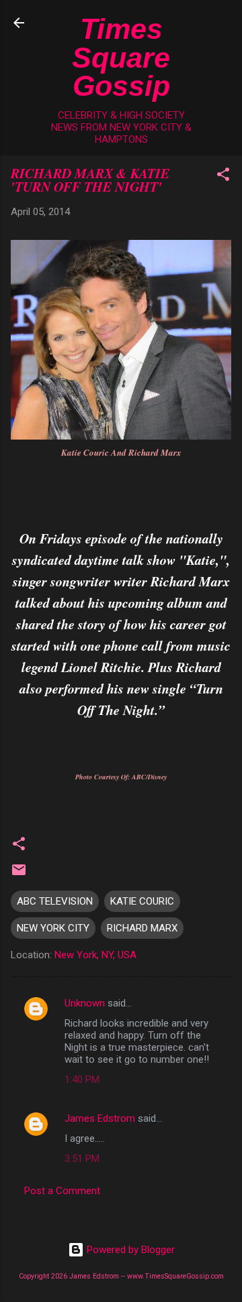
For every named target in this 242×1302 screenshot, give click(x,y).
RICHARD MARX (142, 928)
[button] (223, 176)
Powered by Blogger (129, 1250)
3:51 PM (82, 1159)
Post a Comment (62, 1191)
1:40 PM (82, 1079)
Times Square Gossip (121, 57)
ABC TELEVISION (55, 901)
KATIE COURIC (142, 901)
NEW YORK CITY (53, 928)
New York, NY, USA (95, 955)
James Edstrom (100, 1118)
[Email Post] (19, 874)
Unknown (85, 1003)
